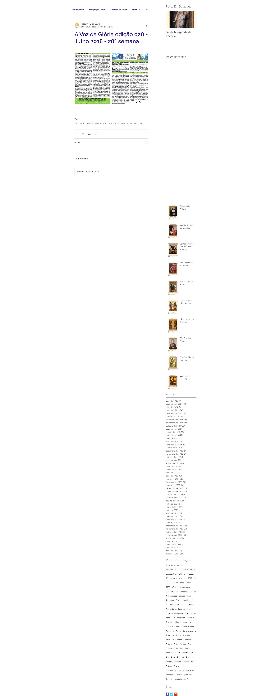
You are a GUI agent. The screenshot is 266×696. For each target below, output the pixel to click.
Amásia (183, 644)
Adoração (170, 609)
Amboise (186, 635)
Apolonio (178, 679)
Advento (169, 613)
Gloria (129, 123)
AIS (171, 605)
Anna (173, 657)
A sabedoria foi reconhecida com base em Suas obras (181, 600)
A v (167, 605)
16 (167, 578)
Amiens (169, 644)
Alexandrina (191, 631)
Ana (189, 644)
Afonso (193, 613)
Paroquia (138, 123)
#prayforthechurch (174, 565)
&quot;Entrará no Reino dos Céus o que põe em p (181, 574)
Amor (176, 644)
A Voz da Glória (109, 123)
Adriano (178, 609)
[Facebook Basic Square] (167, 694)
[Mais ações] (146, 25)
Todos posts (78, 9)
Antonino (177, 662)
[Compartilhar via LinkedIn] (89, 134)
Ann (167, 657)
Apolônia (186, 679)
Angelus (176, 653)
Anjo (191, 653)
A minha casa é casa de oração (178, 596)
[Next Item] (192, 20)
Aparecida (190, 670)
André (187, 648)
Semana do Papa (118, 9)
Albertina (169, 622)
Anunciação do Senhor (175, 670)
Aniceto (185, 653)
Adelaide (191, 605)
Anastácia (170, 648)
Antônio (169, 666)
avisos (98, 123)
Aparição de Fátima (174, 675)
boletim (90, 123)
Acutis (183, 605)
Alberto (178, 622)
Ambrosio (170, 640)
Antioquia (189, 657)
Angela (169, 653)
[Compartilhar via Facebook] (76, 134)
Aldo (177, 627)
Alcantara (187, 622)
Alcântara (170, 627)
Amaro (178, 635)
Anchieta (179, 648)
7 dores (189, 583)
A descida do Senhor (188, 591)
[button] (147, 10)
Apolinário (187, 675)
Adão (187, 613)
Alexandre (170, 631)
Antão (193, 662)
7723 (168, 587)
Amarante (170, 635)
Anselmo (180, 657)
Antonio (186, 662)
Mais (134, 9)
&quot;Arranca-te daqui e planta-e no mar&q (181, 569)
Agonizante (170, 618)
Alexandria (180, 631)
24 (194, 578)
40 (167, 583)
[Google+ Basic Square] (175, 694)
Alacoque (190, 618)
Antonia (169, 662)
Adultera (186, 609)
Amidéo (188, 640)
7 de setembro (178, 583)
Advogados (178, 613)
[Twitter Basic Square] (171, 694)
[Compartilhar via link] (96, 134)
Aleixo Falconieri (188, 627)
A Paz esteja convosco (181, 587)
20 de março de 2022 (178, 578)
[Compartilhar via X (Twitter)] (82, 134)
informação (80, 123)
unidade (121, 123)
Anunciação (178, 666)
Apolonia (169, 679)
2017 (190, 578)
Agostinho (181, 618)
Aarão (176, 605)
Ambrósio (179, 640)
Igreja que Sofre (97, 9)
